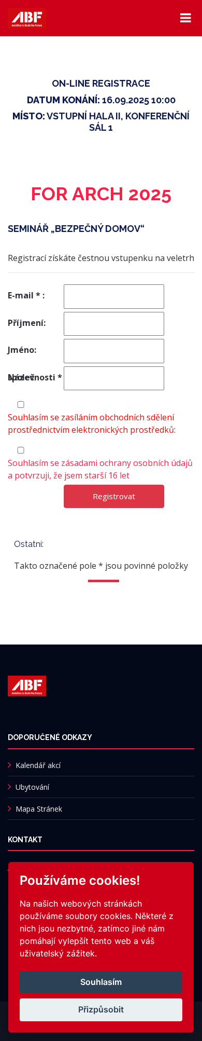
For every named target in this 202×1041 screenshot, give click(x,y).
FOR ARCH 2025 (101, 193)
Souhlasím (101, 982)
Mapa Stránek (39, 809)
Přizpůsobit (101, 1009)
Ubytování (32, 787)
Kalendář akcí (38, 765)
